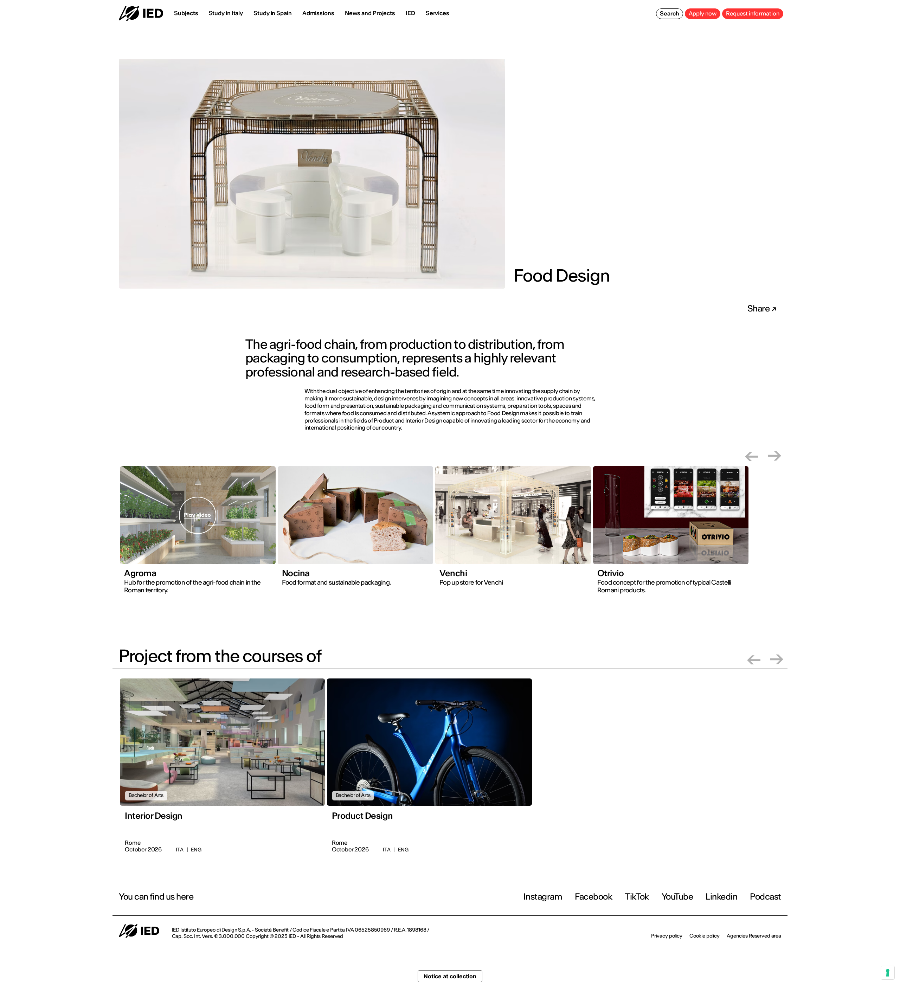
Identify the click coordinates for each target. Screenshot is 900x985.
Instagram (542, 896)
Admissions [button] (318, 13)
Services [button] (437, 13)
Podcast (765, 896)
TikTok (637, 896)
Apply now (702, 13)
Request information (752, 13)
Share (759, 308)
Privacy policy (666, 936)
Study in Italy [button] (226, 13)
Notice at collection (450, 976)
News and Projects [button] (370, 13)
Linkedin (721, 896)
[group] (198, 535)
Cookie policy (704, 936)
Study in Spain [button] (272, 13)
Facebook (593, 896)
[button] (751, 456)
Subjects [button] (186, 13)
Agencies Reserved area (754, 936)
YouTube (677, 896)
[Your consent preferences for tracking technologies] (887, 972)
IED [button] (410, 13)
